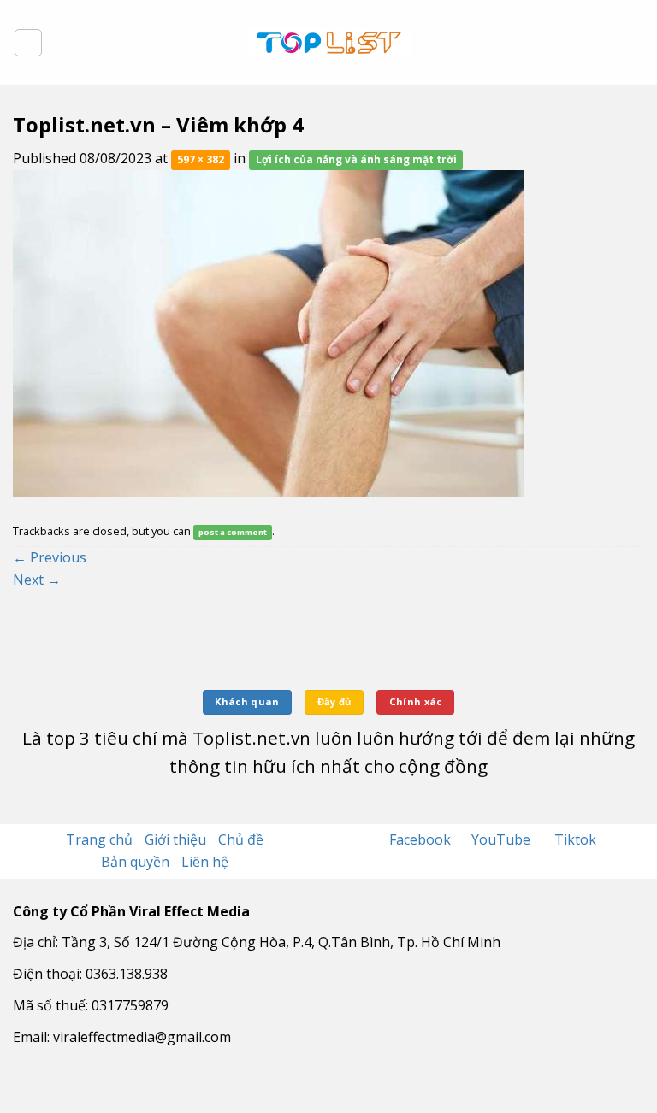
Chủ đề (240, 839)
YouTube (502, 839)
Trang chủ (99, 839)
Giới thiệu (175, 839)
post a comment (232, 532)
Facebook (421, 839)
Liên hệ (204, 861)
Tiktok (575, 839)
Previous (49, 557)
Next (37, 579)
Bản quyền (135, 861)
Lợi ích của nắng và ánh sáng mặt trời (356, 159)
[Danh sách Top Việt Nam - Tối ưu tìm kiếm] (329, 42)
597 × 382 (200, 159)
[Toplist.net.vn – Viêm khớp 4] (268, 331)
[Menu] (28, 42)
